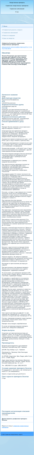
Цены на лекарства (8, 38)
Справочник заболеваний (17, 9)
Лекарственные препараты (17, 2)
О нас (17, 12)
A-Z (5, 47)
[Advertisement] (14, 86)
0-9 (3, 47)
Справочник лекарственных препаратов (17, 5)
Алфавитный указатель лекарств (12, 30)
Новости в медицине (9, 35)
